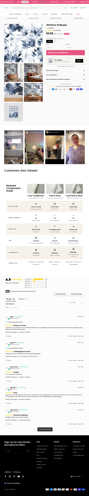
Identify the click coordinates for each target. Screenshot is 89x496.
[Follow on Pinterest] (14, 476)
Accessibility (58, 458)
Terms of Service (59, 449)
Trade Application (78, 455)
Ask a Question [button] (61, 294)
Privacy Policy (58, 452)
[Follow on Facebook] (5, 476)
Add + (79, 61)
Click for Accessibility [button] (13, 483)
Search (75, 452)
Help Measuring (41, 449)
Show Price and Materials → (59, 53)
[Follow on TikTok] (23, 476)
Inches (49, 41)
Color (35, 14)
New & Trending (15, 14)
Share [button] (9, 336)
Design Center (41, 465)
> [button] (44, 429)
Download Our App (79, 446)
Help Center (40, 452)
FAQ (38, 455)
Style (27, 14)
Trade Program (67, 14)
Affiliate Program (42, 458)
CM (55, 41)
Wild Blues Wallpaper (11, 332)
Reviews (54, 14)
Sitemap (39, 468)
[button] (79, 336)
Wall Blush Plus (58, 455)
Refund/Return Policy (60, 446)
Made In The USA (78, 449)
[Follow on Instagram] (10, 476)
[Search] (65, 8)
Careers (39, 461)
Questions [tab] (21, 299)
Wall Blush (51, 28)
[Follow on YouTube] (18, 476)
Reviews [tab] (9, 299)
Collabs (44, 14)
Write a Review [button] (77, 294)
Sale (78, 14)
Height (68, 44)
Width (47, 44)
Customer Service (42, 446)
